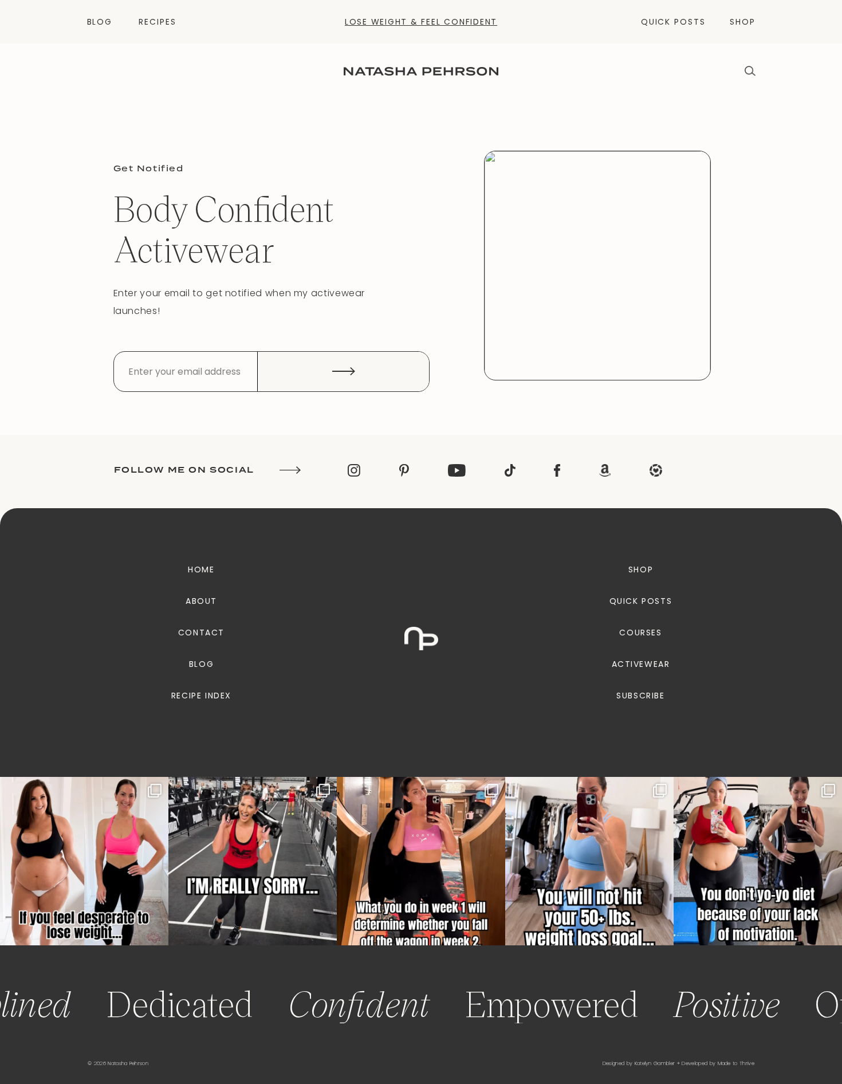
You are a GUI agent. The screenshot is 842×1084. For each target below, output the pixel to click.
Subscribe (640, 695)
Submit (343, 371)
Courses (640, 632)
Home (201, 569)
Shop (743, 22)
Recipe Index (201, 695)
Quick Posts (673, 22)
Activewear (641, 664)
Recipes (157, 22)
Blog (100, 22)
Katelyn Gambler (655, 1063)
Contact (201, 632)
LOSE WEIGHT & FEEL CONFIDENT (421, 22)
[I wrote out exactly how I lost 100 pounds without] (84, 861)
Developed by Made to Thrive (718, 1063)
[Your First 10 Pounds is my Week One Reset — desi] (252, 861)
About (201, 601)
